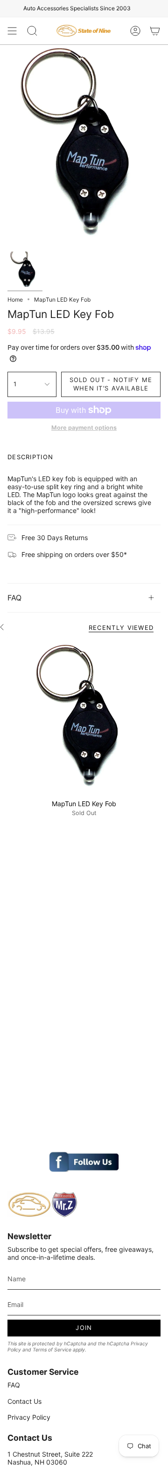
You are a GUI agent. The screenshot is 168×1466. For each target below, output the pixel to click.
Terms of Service (52, 1350)
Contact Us (24, 1401)
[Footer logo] (42, 1204)
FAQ (14, 597)
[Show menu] (12, 31)
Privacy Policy (28, 1417)
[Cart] (155, 31)
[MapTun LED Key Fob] (84, 717)
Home (15, 299)
